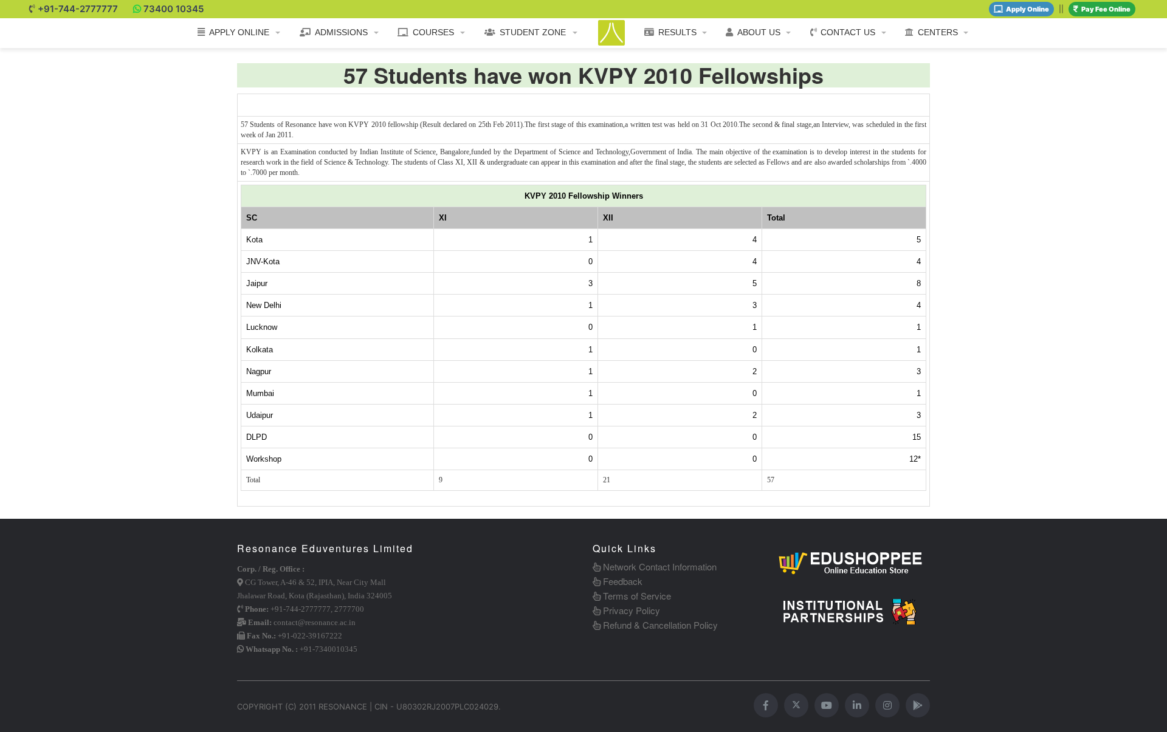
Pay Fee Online (1106, 9)
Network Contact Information (659, 566)
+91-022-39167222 (310, 635)
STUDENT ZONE (533, 32)
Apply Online (1027, 9)
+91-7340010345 (328, 649)
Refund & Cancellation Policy (659, 624)
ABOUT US (758, 32)
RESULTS (677, 32)
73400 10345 (173, 9)
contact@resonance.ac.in (315, 622)
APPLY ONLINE (239, 32)
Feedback (621, 581)
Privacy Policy (630, 610)
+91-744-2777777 (78, 9)
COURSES (433, 32)
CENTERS (938, 32)
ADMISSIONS (341, 32)
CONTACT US (848, 32)
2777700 (349, 609)
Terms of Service (636, 595)
